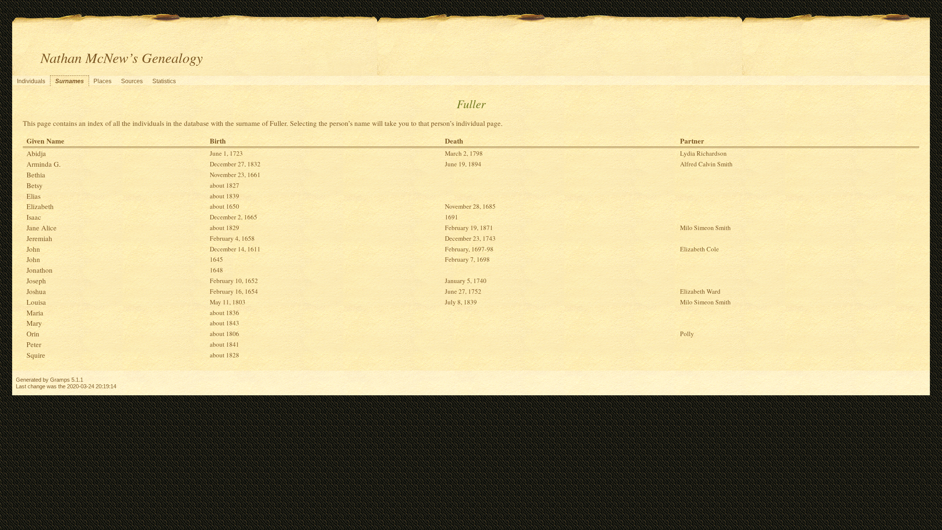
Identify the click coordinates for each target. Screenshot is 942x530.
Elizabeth (40, 206)
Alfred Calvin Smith (706, 164)
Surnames (69, 81)
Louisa (36, 302)
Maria (34, 312)
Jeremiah (39, 238)
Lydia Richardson (703, 153)
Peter (33, 344)
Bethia (35, 174)
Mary (34, 323)
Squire (35, 355)
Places (102, 81)
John (33, 249)
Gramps (60, 380)
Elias (33, 196)
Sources (132, 81)
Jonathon (39, 270)
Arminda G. (43, 164)
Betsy (34, 185)
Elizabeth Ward (700, 291)
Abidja (36, 153)
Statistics (164, 81)
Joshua (36, 291)
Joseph (36, 280)
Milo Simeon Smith (705, 227)
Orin (32, 333)
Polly (687, 333)
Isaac (33, 217)
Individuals (31, 81)
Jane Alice (41, 227)
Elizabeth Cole (699, 249)
